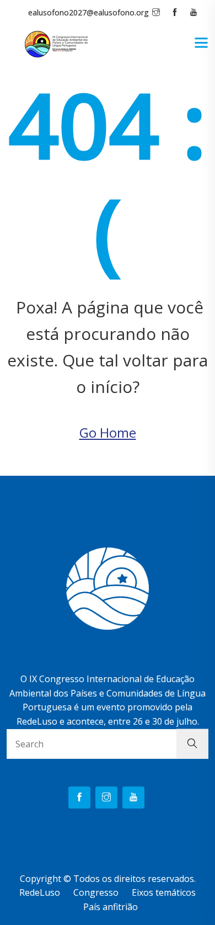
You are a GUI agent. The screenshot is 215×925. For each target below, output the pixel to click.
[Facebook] (79, 797)
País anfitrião (110, 907)
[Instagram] (106, 797)
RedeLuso (39, 892)
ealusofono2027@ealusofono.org (88, 12)
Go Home (107, 432)
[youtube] (133, 797)
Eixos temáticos (164, 892)
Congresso (96, 892)
